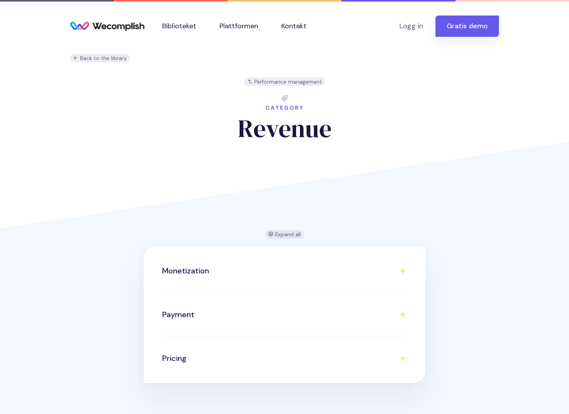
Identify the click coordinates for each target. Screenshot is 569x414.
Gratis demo (467, 26)
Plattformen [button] (238, 26)
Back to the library (103, 58)
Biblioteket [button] (179, 26)
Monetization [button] (185, 271)
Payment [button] (178, 314)
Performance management (287, 82)
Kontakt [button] (294, 26)
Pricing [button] (174, 358)
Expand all (287, 234)
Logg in (411, 26)
